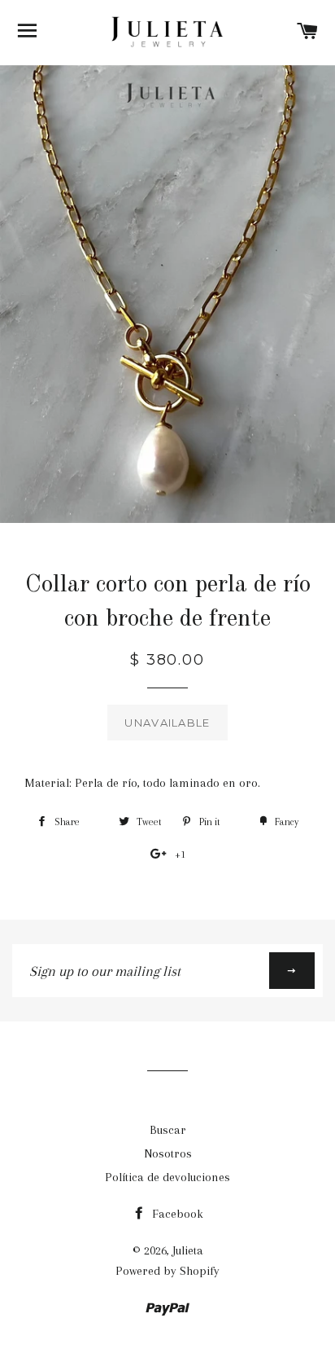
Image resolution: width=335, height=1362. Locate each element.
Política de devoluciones (167, 1177)
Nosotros (168, 1153)
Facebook (176, 1213)
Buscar (168, 1130)
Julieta (187, 1250)
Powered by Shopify (167, 1270)
